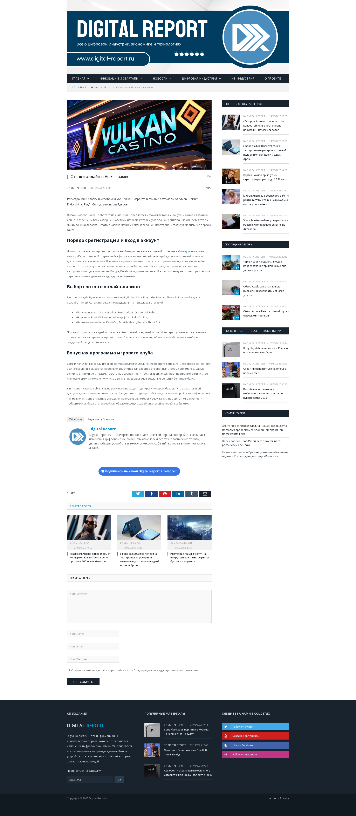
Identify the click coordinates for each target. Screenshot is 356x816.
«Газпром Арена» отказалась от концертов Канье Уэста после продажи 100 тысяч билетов (90, 557)
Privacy (284, 798)
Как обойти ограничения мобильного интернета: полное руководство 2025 (263, 393)
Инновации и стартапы (119, 78)
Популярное (234, 331)
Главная (78, 78)
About (273, 798)
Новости (160, 78)
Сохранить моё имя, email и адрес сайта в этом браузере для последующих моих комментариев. (135, 670)
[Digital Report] (178, 36)
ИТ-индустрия (242, 78)
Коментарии (272, 331)
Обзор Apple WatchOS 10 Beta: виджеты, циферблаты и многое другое (263, 291)
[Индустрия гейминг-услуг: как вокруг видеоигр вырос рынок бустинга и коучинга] (189, 529)
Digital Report (79, 187)
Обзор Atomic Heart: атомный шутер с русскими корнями (266, 313)
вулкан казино (194, 251)
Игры (208, 187)
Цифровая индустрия (199, 78)
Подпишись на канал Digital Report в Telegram (141, 471)
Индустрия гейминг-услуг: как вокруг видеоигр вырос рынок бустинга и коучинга (190, 557)
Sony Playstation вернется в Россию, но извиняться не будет (265, 350)
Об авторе (75, 419)
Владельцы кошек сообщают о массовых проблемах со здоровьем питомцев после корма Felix (254, 430)
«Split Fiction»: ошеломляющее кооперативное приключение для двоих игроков (264, 266)
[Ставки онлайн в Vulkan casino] (139, 135)
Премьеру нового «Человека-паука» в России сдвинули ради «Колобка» (255, 454)
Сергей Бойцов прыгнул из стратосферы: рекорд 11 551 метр (265, 177)
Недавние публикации (100, 419)
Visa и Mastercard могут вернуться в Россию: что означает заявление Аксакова (266, 225)
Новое (253, 331)
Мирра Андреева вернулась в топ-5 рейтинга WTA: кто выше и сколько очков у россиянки (266, 200)
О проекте (273, 78)
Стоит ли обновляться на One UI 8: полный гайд (265, 371)
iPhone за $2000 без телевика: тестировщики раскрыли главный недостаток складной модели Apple (264, 152)
